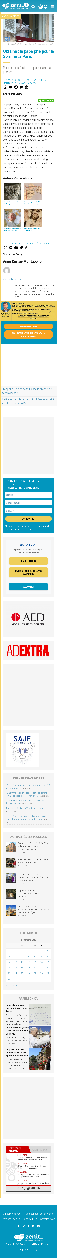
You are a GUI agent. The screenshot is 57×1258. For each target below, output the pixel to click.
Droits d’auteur (29, 1219)
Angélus (7, 16)
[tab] (17, 1149)
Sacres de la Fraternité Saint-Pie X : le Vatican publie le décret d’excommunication (34, 846)
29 (48, 973)
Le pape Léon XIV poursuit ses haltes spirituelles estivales (17, 1052)
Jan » (14, 985)
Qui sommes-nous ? (13, 1213)
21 (41, 968)
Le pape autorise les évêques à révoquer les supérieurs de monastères (32, 893)
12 (28, 962)
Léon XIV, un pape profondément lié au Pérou (16, 1008)
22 (48, 968)
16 (9, 968)
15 (48, 962)
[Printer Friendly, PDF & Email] (46, 100)
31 (15, 979)
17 (15, 968)
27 (35, 973)
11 (22, 962)
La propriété (31, 1213)
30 (9, 979)
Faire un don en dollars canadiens (28, 334)
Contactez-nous (47, 1219)
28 (41, 973)
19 (28, 968)
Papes (16, 16)
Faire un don (28, 326)
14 (41, 962)
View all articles (12, 279)
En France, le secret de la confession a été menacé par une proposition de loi (33, 877)
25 (22, 973)
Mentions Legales (11, 1219)
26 (28, 973)
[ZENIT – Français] (16, 6)
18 (22, 968)
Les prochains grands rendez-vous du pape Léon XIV (17, 1030)
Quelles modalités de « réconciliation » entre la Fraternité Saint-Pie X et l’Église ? (33, 910)
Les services (46, 1213)
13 (35, 962)
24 (15, 973)
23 (9, 973)
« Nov (8, 985)
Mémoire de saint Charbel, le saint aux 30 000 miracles (33, 861)
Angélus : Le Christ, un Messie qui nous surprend (28, 808)
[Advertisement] (28, 366)
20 (35, 968)
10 (15, 962)
